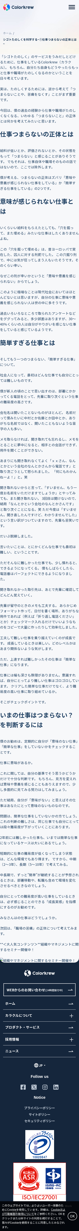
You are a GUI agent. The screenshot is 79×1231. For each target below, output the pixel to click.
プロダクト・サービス (22, 1027)
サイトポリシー (39, 1114)
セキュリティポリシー (39, 1120)
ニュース (12, 1051)
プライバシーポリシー (39, 1108)
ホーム (7, 33)
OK (72, 1216)
